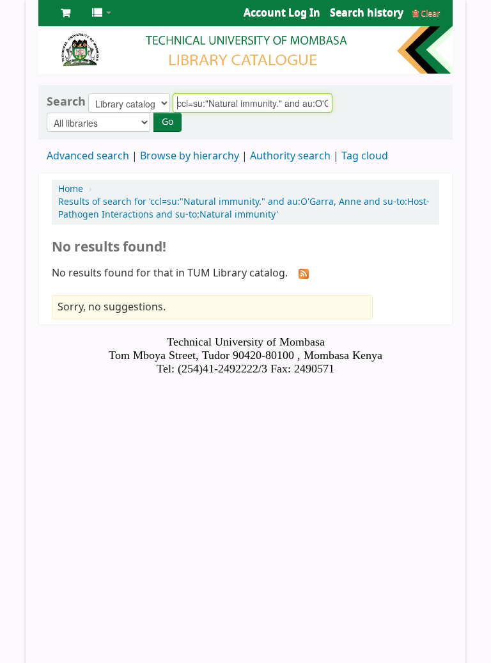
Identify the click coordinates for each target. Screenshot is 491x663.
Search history (366, 12)
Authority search (290, 156)
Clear (429, 13)
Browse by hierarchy (189, 156)
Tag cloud (364, 156)
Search (66, 101)
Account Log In (282, 12)
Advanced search (88, 156)
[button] (65, 13)
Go (167, 122)
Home (70, 189)
